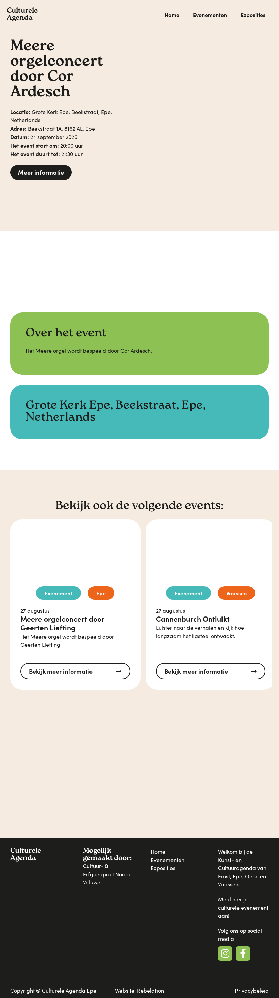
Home (172, 14)
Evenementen (210, 14)
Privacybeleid (252, 990)
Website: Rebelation (139, 990)
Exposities (253, 14)
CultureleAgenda (22, 14)
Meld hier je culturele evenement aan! (243, 907)
